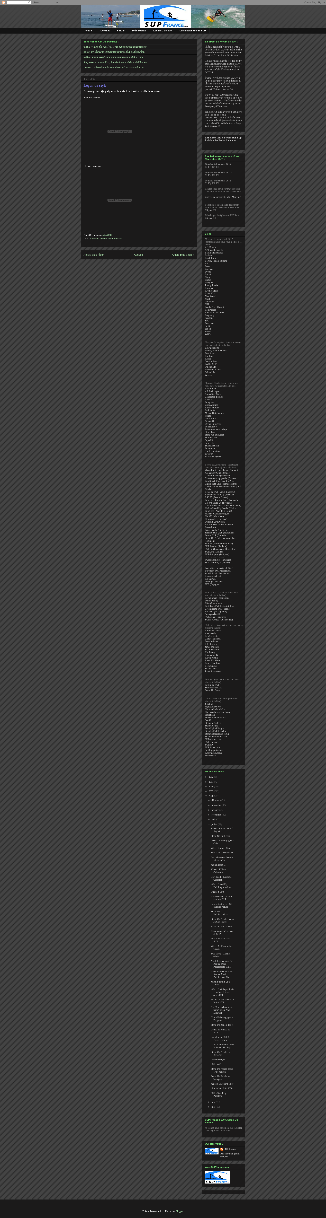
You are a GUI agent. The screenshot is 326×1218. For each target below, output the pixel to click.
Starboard (209, 323)
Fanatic (208, 274)
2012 (211, 777)
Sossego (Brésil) (213, 614)
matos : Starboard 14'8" (222, 1084)
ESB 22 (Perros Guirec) (216, 497)
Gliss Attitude (211, 405)
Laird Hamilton (115, 238)
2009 (211, 791)
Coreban (209, 269)
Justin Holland (212, 649)
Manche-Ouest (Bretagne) (217, 513)
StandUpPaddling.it (214, 728)
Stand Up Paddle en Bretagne (220, 1053)
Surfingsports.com (214, 750)
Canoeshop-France (214, 397)
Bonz (207, 266)
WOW (208, 331)
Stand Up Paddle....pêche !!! (221, 913)
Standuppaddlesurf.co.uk (217, 734)
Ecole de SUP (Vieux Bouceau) (220, 492)
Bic (206, 263)
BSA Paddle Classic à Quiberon (221, 878)
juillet (215, 824)
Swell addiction (212, 451)
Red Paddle (210, 310)
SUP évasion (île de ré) (216, 546)
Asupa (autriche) (213, 576)
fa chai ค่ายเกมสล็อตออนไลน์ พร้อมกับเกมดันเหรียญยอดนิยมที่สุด (115, 47)
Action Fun (210, 388)
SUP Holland (211, 742)
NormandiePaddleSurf (215, 709)
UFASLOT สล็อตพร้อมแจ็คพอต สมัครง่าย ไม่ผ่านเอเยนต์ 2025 (113, 67)
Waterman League (213, 753)
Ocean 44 (209, 421)
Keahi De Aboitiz (213, 660)
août (214, 819)
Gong (207, 277)
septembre (217, 814)
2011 (211, 782)
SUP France (230, 1149)
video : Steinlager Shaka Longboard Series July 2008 (222, 992)
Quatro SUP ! (217, 892)
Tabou (208, 329)
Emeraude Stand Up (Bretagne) (220, 494)
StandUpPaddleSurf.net (216, 731)
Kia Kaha (209, 356)
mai (214, 1107)
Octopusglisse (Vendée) (216, 519)
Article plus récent (94, 254)
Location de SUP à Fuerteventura (220, 1038)
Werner (208, 375)
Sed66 (208, 720)
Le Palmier (210, 410)
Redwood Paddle (213, 369)
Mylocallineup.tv (213, 706)
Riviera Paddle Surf (214, 312)
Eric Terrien (211, 644)
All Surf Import (212, 391)
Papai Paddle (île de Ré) (216, 530)
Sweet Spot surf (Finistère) (218, 560)
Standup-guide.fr (213, 723)
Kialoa (208, 358)
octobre (215, 810)
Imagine (209, 282)
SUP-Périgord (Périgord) (217, 554)
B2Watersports (212, 348)
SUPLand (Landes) (214, 551)
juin (214, 1102)
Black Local (210, 258)
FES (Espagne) (212, 584)
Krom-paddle (211, 291)
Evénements (139, 30)
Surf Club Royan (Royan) (217, 562)
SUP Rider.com (212, 747)
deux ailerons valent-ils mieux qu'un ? (222, 859)
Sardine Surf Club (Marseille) (219, 532)
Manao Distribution (214, 413)
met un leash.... (218, 865)
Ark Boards (210, 247)
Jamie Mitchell (212, 647)
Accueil (89, 30)
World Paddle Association (217, 573)
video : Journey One (220, 848)
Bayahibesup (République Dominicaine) (217, 599)
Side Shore (210, 432)
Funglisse (209, 402)
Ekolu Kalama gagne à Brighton (222, 1019)
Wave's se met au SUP (221, 926)
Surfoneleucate (212, 445)
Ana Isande (210, 633)
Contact (105, 30)
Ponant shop (211, 426)
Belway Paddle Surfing (216, 261)
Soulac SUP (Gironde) (216, 535)
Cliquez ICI (210, 210)
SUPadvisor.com (213, 739)
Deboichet (210, 353)
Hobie (208, 280)
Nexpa (208, 416)
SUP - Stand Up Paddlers (218, 1094)
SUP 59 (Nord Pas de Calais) (219, 543)
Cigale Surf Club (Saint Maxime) (221, 484)
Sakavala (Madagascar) (216, 611)
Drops (208, 271)
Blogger (179, 1211)
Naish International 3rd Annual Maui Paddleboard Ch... (222, 964)
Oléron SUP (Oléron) (215, 522)
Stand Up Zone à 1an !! (222, 1025)
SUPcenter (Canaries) (215, 617)
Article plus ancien (183, 254)
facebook (238, 1128)
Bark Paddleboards (214, 252)
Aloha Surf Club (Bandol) (217, 473)
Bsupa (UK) (210, 579)
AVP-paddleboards (214, 250)
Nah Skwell (210, 296)
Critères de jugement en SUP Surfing (223, 197)
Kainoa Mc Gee (212, 655)
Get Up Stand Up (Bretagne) (218, 503)
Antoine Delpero (213, 630)
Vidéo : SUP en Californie (218, 871)
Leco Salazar (211, 666)
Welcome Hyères (213, 456)
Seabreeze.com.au (213, 687)
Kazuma (209, 288)
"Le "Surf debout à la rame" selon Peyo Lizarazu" (221, 1010)
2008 (211, 796)
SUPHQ (209, 744)
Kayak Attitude (212, 407)
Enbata (208, 399)
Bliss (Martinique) (213, 603)
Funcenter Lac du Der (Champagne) (222, 500)
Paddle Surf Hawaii (214, 307)
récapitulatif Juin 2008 (221, 1088)
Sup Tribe (210, 443)
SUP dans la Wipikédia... (223, 852)
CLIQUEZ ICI (212, 167)
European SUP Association (218, 570)
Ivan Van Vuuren (98, 238)
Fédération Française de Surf (219, 568)
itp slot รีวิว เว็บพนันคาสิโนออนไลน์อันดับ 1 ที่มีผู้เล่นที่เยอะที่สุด (114, 52)
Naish (207, 299)
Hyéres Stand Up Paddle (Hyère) (221, 508)
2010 (211, 786)
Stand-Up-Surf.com (214, 435)
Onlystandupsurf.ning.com (217, 712)
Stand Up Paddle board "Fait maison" (222, 1070)
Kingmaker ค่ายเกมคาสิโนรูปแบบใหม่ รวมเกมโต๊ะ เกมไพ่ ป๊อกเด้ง (115, 62)
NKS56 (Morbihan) (214, 516)
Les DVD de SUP (162, 30)
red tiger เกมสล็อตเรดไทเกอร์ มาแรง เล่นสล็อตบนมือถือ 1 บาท (113, 57)
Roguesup (209, 315)
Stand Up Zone (212, 690)
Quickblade (210, 367)
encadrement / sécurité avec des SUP (221, 898)
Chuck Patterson (213, 638)
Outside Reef (211, 361)
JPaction (209, 704)
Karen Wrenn (211, 657)
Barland (208, 255)
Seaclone (209, 318)
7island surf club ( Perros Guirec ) (221, 470)
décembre (216, 800)
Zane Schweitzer (213, 671)
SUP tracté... (217, 1064)
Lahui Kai (210, 293)
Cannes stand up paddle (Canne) (220, 478)
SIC (207, 320)
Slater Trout (211, 668)
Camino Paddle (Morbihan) (218, 475)
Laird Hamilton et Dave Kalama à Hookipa (222, 1046)
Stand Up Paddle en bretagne (220, 1078)
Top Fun (209, 454)
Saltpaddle (210, 372)
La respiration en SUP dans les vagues (221, 905)
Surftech (209, 326)
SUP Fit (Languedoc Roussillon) (220, 549)
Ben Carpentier (212, 636)
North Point (210, 418)
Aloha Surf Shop (213, 394)
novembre (217, 805)
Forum (120, 30)
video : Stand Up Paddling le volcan (221, 886)
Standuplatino (211, 725)
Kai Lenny (210, 652)
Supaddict (209, 440)
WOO (208, 334)
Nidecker (209, 301)
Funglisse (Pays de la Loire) (218, 511)
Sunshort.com (211, 437)
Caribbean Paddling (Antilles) (219, 606)
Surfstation (210, 448)
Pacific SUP (211, 364)
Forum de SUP (212, 685)
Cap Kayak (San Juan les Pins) (219, 481)
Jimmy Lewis (211, 285)
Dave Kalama (211, 641)
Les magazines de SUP (192, 30)
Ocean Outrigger (213, 424)
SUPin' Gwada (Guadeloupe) (219, 619)
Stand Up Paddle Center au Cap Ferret (222, 920)
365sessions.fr (211, 755)
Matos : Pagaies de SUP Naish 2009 (222, 1001)
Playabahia (210, 715)
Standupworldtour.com (216, 736)
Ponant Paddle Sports (215, 717)
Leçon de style (95, 85)
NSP (207, 304)
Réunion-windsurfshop (216, 429)
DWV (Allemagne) (214, 581)
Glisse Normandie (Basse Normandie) (223, 505)
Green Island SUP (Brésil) (217, 609)
